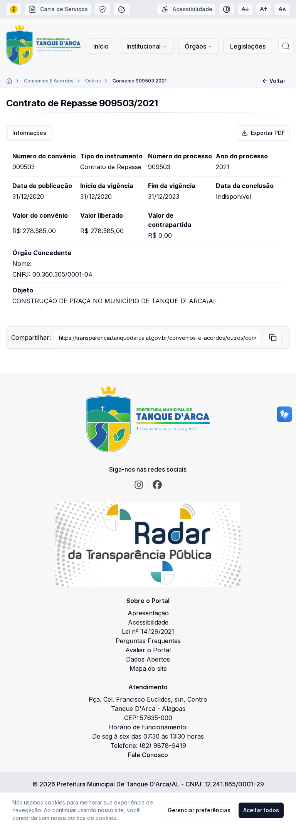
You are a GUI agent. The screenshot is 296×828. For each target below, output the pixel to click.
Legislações (248, 46)
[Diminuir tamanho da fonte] (245, 9)
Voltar (277, 80)
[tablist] (29, 133)
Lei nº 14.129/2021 (148, 631)
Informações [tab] (29, 132)
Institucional (143, 46)
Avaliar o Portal (148, 650)
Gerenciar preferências (199, 810)
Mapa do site (148, 668)
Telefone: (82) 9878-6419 (148, 745)
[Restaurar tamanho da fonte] (282, 9)
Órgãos (195, 46)
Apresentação (148, 613)
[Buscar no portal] (286, 46)
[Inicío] (9, 81)
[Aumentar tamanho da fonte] (263, 9)
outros (93, 81)
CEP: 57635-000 (148, 718)
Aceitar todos (261, 810)
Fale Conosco (148, 755)
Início (101, 46)
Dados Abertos (148, 659)
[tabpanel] (148, 233)
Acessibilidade (148, 622)
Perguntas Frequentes (148, 641)
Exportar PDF (268, 132)
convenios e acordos (49, 81)
